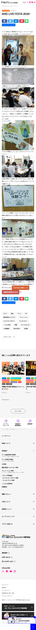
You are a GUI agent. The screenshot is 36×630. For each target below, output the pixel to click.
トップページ (6, 436)
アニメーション (24, 317)
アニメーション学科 (8, 471)
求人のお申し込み (7, 561)
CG (26, 313)
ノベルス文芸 (7, 325)
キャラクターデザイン (9, 321)
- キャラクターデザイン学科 (10, 478)
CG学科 (4, 464)
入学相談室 (6, 328)
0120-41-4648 (8, 545)
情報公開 (4, 587)
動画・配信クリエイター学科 (10, 467)
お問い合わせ (6, 557)
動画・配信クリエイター (10, 317)
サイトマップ (5, 585)
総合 (12, 313)
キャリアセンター (25, 325)
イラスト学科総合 (7, 475)
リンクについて (5, 590)
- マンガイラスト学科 (8, 480)
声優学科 (4, 487)
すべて (5, 313)
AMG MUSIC (16, 328)
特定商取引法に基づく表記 (8, 593)
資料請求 (4, 553)
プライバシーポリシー (7, 596)
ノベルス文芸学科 (7, 484)
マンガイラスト (6, 10)
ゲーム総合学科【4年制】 (9, 455)
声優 (16, 325)
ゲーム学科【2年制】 (7, 459)
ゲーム (19, 313)
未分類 (26, 328)
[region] (18, 380)
